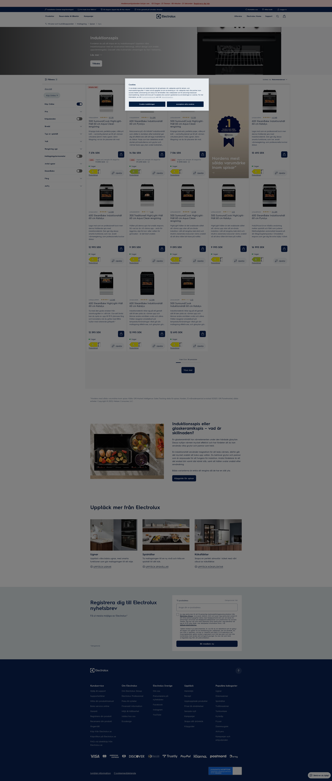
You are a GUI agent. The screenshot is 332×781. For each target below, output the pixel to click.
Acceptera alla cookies (185, 104)
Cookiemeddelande (149, 97)
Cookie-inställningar (147, 104)
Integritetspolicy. (167, 97)
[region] (167, 94)
